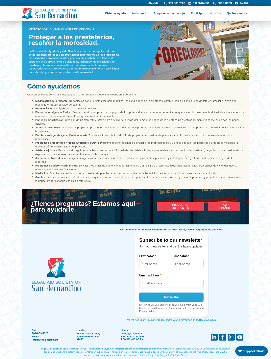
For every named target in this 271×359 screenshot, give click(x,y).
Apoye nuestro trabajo (169, 13)
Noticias (215, 13)
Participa (197, 13)
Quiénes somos (237, 13)
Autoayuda (139, 13)
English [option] (153, 3)
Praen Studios (181, 355)
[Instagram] (231, 337)
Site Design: (161, 355)
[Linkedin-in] (214, 337)
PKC (170, 355)
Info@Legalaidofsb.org (45, 339)
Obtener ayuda (115, 13)
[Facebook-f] (222, 337)
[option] (153, 3)
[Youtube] (239, 337)
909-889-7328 (40, 333)
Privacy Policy (146, 355)
